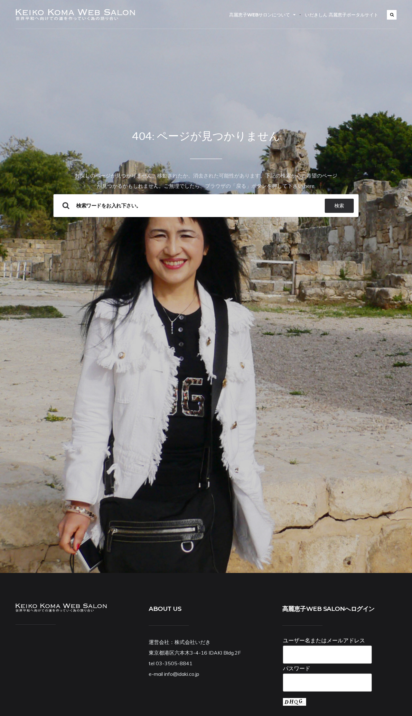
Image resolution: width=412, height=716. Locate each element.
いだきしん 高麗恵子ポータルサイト (341, 15)
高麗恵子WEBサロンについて (259, 15)
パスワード (296, 668)
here (309, 186)
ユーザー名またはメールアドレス (324, 640)
